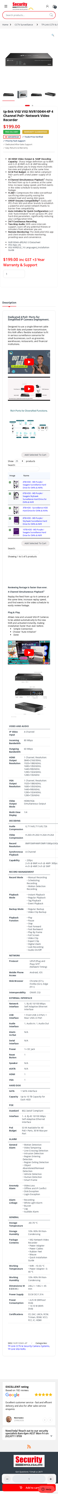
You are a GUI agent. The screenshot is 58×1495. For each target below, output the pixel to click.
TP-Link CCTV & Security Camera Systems (28, 1346)
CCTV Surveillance (24, 24)
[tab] (9, 303)
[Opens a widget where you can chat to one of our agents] (46, 1489)
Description (9, 302)
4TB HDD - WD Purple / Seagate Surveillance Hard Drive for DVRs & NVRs (34, 484)
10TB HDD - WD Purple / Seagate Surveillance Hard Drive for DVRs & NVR (34, 532)
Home (5, 24)
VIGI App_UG (14, 244)
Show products (21, 461)
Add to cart (32, 1487)
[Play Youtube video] (29, 362)
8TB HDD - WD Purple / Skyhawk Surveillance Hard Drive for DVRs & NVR (35, 521)
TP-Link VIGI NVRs (17, 1349)
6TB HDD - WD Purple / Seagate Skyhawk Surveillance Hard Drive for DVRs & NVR (35, 497)
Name (26, 475)
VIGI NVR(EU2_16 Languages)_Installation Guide (28, 248)
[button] (50, 1420)
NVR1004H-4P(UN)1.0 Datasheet (24, 242)
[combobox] (25, 15)
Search (51, 15)
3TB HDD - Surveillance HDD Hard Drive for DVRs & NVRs (35, 509)
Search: (11, 465)
